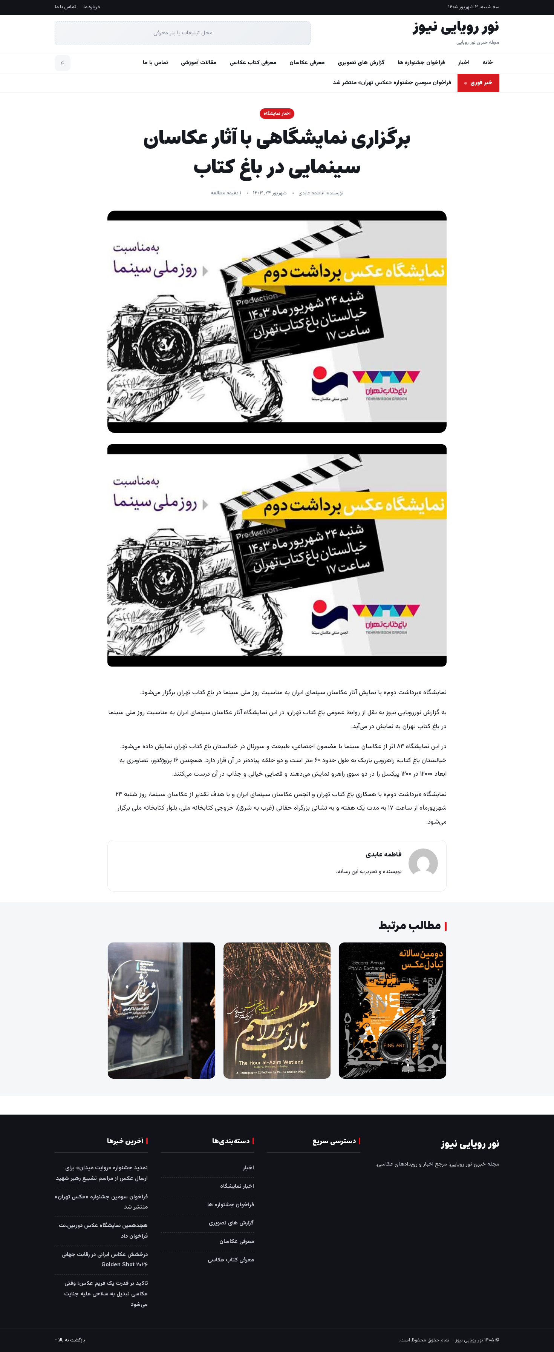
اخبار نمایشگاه (277, 113)
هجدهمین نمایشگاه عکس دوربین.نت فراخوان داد (392, 83)
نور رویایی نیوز (455, 27)
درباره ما (91, 7)
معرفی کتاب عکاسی (253, 63)
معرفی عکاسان (307, 63)
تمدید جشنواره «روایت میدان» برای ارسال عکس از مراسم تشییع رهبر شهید (102, 1173)
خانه (487, 63)
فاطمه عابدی (311, 193)
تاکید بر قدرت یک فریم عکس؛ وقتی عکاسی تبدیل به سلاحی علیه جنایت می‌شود (106, 1294)
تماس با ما (66, 7)
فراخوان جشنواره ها (421, 63)
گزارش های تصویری (361, 63)
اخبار (464, 63)
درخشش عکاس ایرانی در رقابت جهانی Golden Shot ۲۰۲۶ (104, 1260)
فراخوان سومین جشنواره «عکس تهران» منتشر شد (101, 1202)
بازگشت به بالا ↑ (70, 1340)
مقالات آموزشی (199, 63)
